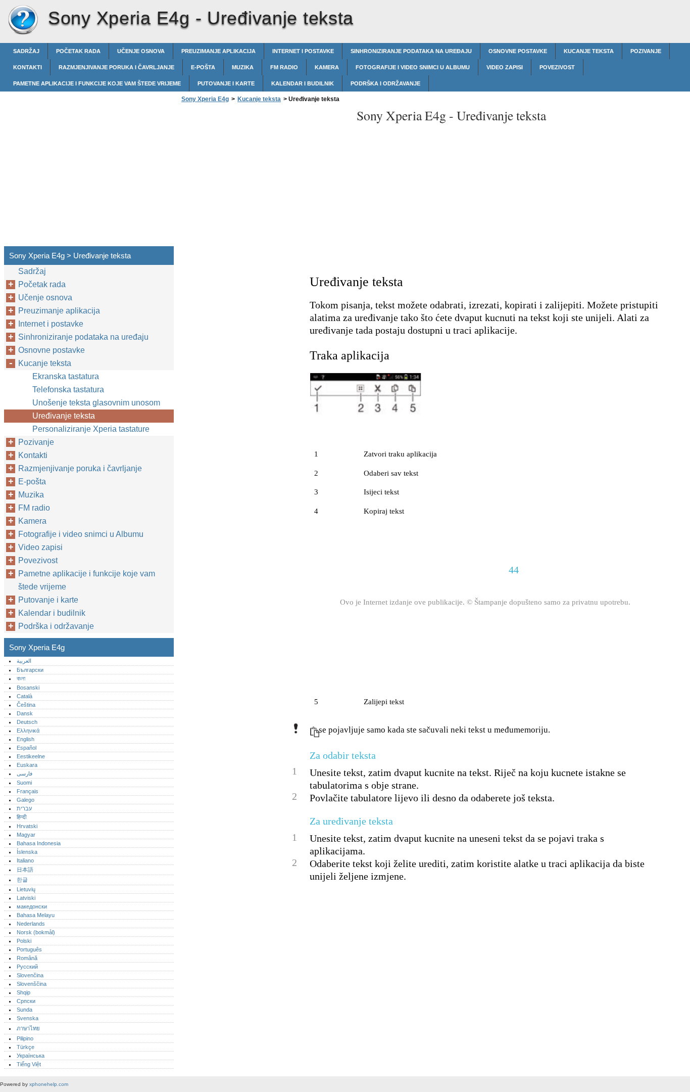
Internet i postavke (303, 51)
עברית (24, 808)
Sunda (24, 1010)
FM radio (284, 67)
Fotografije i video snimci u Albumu (413, 67)
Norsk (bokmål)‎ (36, 932)
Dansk (25, 713)
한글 (22, 880)
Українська (30, 1056)
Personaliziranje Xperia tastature (91, 429)
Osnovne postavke (517, 51)
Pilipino (25, 1038)
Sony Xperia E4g (23, 20)
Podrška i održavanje (385, 83)
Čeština (26, 705)
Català (24, 696)
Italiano (25, 860)
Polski (24, 941)
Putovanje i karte (226, 83)
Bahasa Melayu (36, 915)
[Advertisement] (264, 177)
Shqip (23, 992)
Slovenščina (31, 984)
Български (30, 670)
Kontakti (27, 67)
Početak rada (78, 51)
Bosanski (28, 688)
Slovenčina (30, 975)
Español (26, 748)
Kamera (327, 67)
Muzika (243, 67)
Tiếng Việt (29, 1064)
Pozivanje (645, 51)
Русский (27, 967)
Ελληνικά (28, 730)
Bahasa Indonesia (39, 843)
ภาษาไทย (28, 1028)
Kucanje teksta (589, 51)
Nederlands (31, 924)
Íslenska (27, 852)
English (25, 739)
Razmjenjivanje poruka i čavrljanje (116, 67)
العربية (24, 661)
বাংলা (21, 678)
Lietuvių (26, 889)
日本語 (25, 870)
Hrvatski (27, 826)
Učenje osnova (141, 51)
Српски (26, 1001)
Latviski (26, 898)
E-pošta (203, 67)
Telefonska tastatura (68, 389)
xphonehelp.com (48, 1084)
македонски (32, 906)
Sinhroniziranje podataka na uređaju (411, 51)
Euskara (27, 765)
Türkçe (25, 1047)
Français (27, 791)
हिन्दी (21, 817)
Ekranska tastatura (65, 376)
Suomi (24, 783)
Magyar (26, 835)
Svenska (27, 1018)
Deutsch (27, 722)
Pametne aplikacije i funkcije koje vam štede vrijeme (97, 83)
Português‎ (29, 949)
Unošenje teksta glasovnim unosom (96, 402)
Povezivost (557, 67)
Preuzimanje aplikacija (218, 51)
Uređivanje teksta (63, 416)
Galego (25, 800)
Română (27, 958)
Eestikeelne (31, 756)
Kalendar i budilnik (302, 83)
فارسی (24, 773)
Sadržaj (26, 51)
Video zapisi (504, 67)
